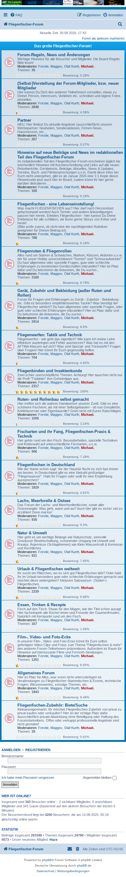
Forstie (43, 66)
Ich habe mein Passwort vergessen (28, 777)
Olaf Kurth (71, 66)
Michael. (87, 66)
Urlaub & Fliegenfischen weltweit (48, 569)
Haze (53, 839)
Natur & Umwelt (32, 533)
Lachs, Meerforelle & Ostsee (43, 500)
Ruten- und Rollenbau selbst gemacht (53, 399)
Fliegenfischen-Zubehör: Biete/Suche (52, 705)
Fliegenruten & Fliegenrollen (44, 251)
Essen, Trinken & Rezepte (41, 604)
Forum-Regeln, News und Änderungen (53, 55)
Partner (24, 120)
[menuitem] (16, 15)
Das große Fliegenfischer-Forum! (63, 46)
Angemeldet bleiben (98, 777)
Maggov (56, 66)
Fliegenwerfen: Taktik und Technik (49, 335)
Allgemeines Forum (36, 673)
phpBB (47, 860)
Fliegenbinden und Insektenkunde (49, 370)
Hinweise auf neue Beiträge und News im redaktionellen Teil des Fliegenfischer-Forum (70, 154)
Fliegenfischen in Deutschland (46, 464)
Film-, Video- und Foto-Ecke (44, 637)
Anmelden (11, 750)
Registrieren (37, 750)
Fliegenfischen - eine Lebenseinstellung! (55, 204)
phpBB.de (84, 865)
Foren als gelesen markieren (103, 38)
